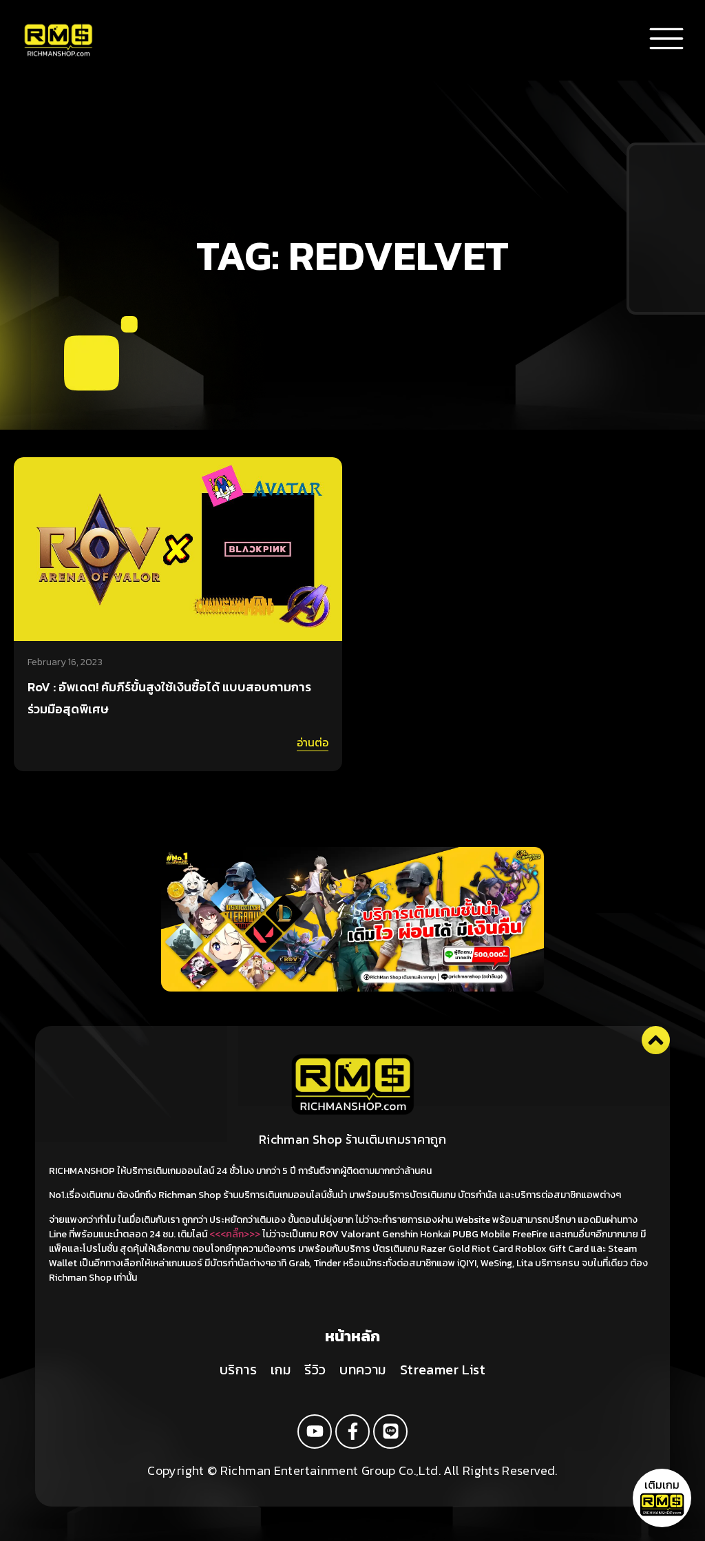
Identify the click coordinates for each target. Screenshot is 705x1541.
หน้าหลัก (352, 1336)
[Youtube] (314, 1431)
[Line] (390, 1431)
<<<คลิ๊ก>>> (234, 1234)
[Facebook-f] (352, 1431)
